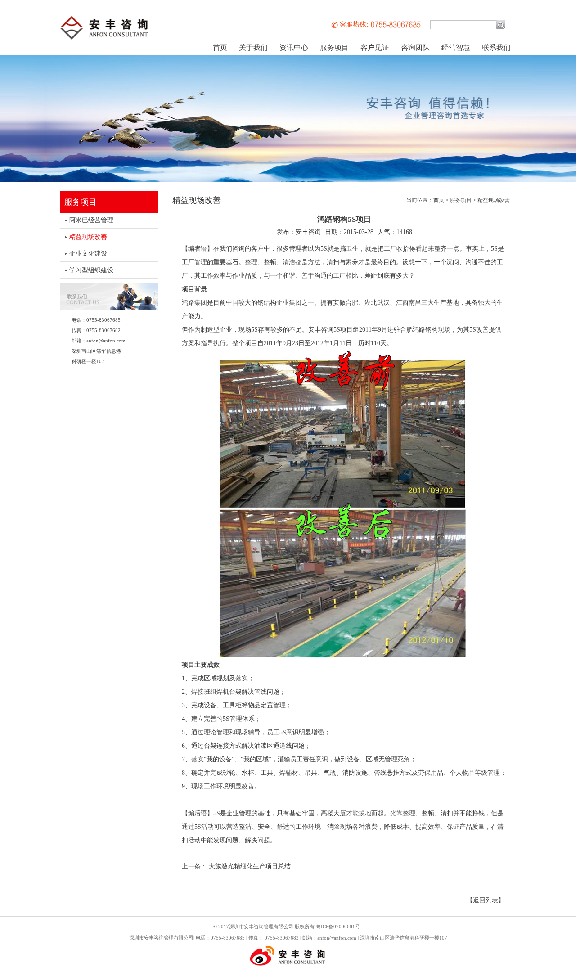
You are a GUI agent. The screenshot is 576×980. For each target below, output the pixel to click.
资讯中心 (293, 47)
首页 (220, 47)
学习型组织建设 (91, 270)
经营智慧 (455, 47)
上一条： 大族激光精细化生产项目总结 (236, 866)
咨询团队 (415, 47)
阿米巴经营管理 (91, 220)
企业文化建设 (88, 253)
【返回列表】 (485, 900)
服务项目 (334, 47)
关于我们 (253, 47)
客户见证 (374, 47)
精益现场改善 (88, 237)
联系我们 (496, 47)
